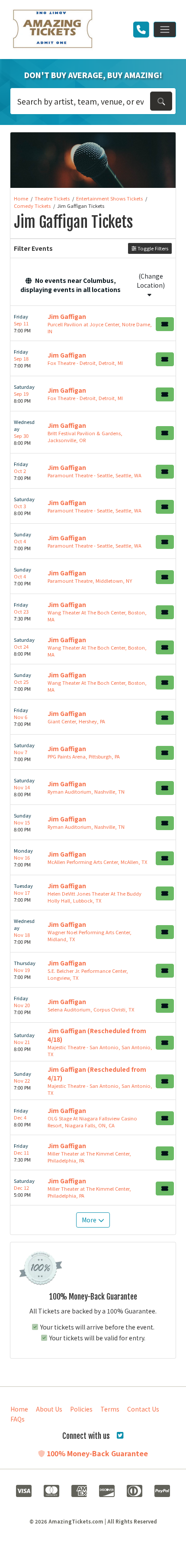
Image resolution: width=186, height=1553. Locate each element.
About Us (49, 1409)
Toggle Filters (152, 248)
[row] (93, 323)
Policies (81, 1409)
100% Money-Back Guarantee (96, 1453)
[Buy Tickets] (165, 324)
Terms (109, 1409)
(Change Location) (151, 280)
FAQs (17, 1419)
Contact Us (143, 1409)
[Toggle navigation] (165, 29)
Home (19, 1409)
